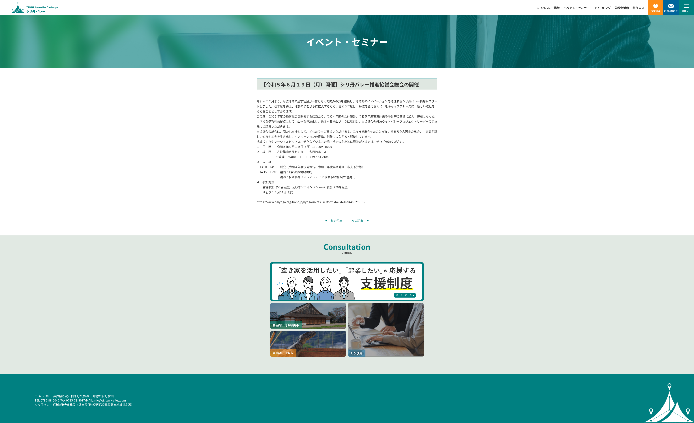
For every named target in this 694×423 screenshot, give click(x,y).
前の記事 (336, 220)
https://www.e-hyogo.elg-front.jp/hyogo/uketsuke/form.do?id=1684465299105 (311, 202)
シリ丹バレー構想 (548, 8)
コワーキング (602, 8)
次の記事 (357, 220)
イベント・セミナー (576, 8)
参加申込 (638, 8)
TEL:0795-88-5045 (47, 400)
